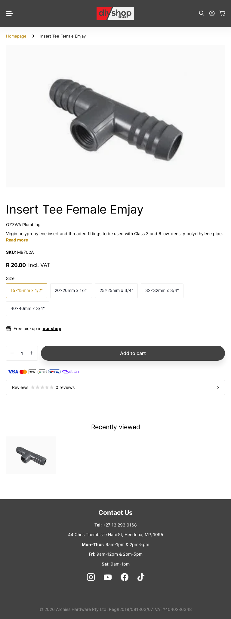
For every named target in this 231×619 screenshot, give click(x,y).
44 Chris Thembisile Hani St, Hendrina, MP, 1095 (115, 534)
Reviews (43, 387)
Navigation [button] (9, 13)
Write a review (144, 107)
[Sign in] (212, 14)
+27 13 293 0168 (120, 524)
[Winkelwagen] (222, 14)
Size (10, 278)
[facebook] (124, 577)
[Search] (202, 14)
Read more (17, 239)
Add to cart (133, 353)
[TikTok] (140, 577)
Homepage (16, 36)
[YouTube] (108, 577)
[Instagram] (90, 577)
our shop (52, 328)
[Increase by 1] (32, 353)
